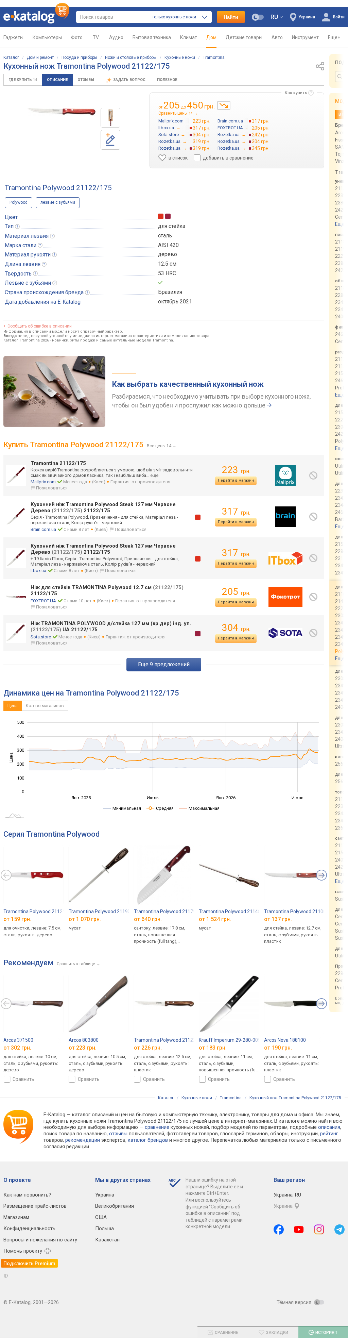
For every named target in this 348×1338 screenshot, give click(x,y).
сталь (165, 235)
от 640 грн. (148, 919)
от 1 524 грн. (215, 919)
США (101, 1217)
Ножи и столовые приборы (131, 57)
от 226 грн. (148, 1047)
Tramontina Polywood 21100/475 (300, 911)
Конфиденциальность (29, 1228)
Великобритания (114, 1206)
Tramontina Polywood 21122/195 (170, 1040)
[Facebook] (279, 1229)
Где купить (22, 80)
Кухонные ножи (179, 57)
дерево (167, 254)
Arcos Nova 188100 (285, 1040)
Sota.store (41, 636)
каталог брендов (148, 1140)
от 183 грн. (213, 1047)
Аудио (116, 37)
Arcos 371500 (18, 1040)
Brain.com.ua (43, 529)
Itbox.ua (38, 570)
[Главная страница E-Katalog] (36, 17)
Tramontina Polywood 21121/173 (39, 911)
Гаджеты (13, 37)
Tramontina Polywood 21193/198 (105, 911)
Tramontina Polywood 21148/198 (235, 911)
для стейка (171, 226)
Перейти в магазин (236, 480)
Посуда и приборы (79, 57)
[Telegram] (339, 1229)
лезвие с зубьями (57, 202)
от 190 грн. (278, 1047)
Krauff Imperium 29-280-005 (230, 1040)
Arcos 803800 (84, 1040)
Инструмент (305, 37)
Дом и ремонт (40, 57)
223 (236, 469)
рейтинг (329, 1134)
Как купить (296, 92)
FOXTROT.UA (43, 600)
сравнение (157, 1127)
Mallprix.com (43, 481)
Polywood (19, 202)
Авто (277, 37)
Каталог (11, 57)
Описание (57, 80)
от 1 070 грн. (85, 919)
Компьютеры (47, 37)
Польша (104, 1228)
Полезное (167, 80)
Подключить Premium (29, 1263)
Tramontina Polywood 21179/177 (170, 911)
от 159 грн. (17, 919)
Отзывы (85, 80)
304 (236, 627)
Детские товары (244, 37)
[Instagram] (319, 1229)
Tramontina (214, 57)
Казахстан (107, 1240)
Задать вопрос (129, 80)
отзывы (118, 1134)
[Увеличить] (61, 112)
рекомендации (82, 1140)
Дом (211, 37)
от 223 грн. (83, 1047)
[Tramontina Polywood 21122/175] (110, 118)
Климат (188, 37)
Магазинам (16, 1217)
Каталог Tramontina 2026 (26, 340)
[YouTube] (299, 1229)
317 (236, 511)
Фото (77, 37)
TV (96, 37)
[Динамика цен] (223, 105)
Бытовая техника (152, 37)
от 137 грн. (278, 919)
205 (236, 591)
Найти (231, 17)
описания (329, 1127)
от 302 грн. (17, 1047)
